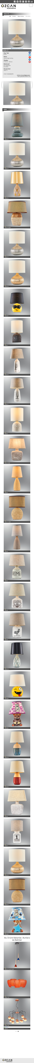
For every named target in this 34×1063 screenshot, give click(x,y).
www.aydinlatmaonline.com (23, 76)
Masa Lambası (20, 16)
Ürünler (14, 16)
